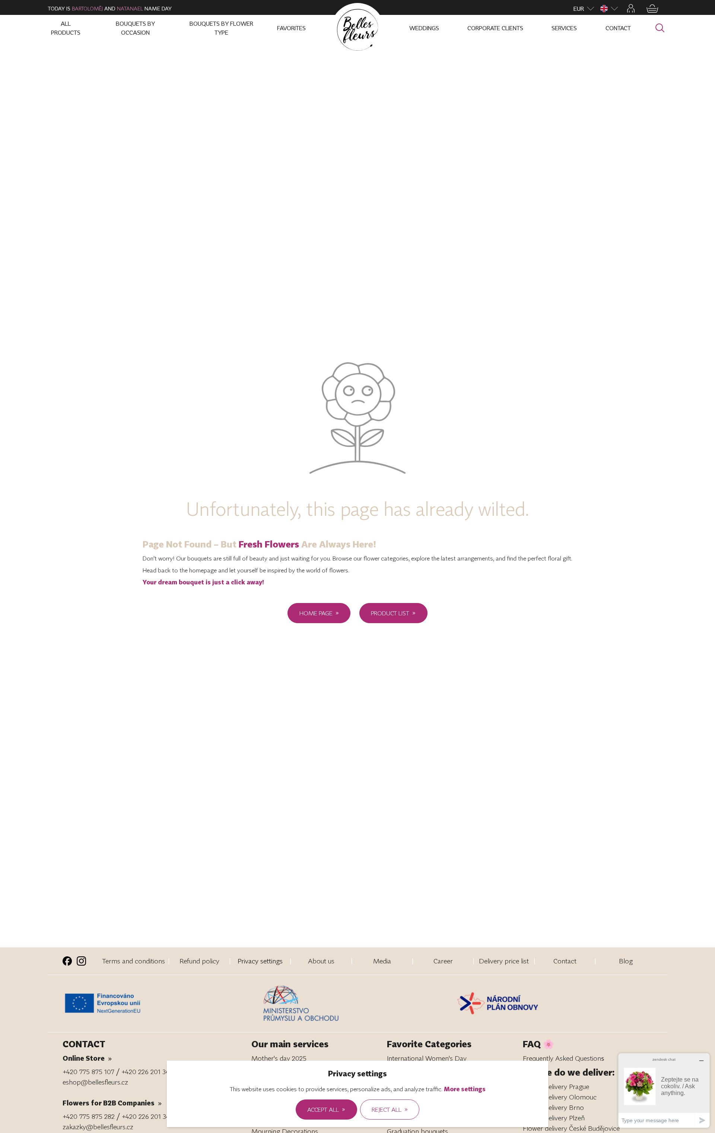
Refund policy (199, 961)
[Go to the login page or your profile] (631, 8)
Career (443, 961)
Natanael (130, 8)
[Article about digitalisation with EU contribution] (161, 1003)
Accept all (326, 1109)
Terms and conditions (133, 961)
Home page (319, 613)
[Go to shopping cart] (652, 8)
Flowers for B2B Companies (112, 1103)
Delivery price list (504, 961)
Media (382, 961)
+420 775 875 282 (89, 1116)
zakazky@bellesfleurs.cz (98, 1127)
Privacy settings (260, 961)
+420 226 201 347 (147, 1071)
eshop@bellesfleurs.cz (95, 1082)
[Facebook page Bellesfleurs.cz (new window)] (67, 961)
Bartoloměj (87, 8)
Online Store (87, 1058)
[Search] (660, 28)
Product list (393, 613)
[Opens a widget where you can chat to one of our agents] (664, 1090)
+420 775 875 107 (88, 1071)
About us (321, 961)
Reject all (390, 1109)
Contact (564, 961)
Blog (626, 961)
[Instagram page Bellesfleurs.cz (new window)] (81, 961)
